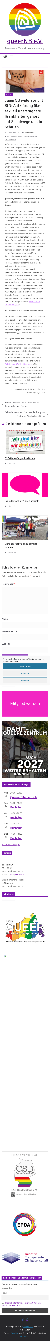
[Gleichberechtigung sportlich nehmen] (25, 517)
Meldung (9, 94)
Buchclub (16, 807)
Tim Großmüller (10, 140)
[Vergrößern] (44, 724)
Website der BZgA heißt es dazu (18, 364)
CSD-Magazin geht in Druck (20, 458)
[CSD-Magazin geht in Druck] (25, 431)
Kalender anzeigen (11, 844)
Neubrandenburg (17, 136)
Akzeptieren (25, 666)
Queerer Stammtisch (23, 797)
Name (5, 619)
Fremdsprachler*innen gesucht (22, 501)
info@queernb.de (16, 874)
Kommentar (9, 584)
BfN (8, 136)
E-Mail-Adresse (9, 631)
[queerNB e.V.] (5, 57)
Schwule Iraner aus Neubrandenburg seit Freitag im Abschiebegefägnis (25, 414)
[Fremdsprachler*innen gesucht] (25, 474)
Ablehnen (25, 673)
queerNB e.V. (25, 41)
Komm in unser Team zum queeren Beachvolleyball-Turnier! (22, 404)
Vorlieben (25, 680)
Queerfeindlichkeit (31, 136)
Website (6, 643)
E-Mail (4, 1293)
